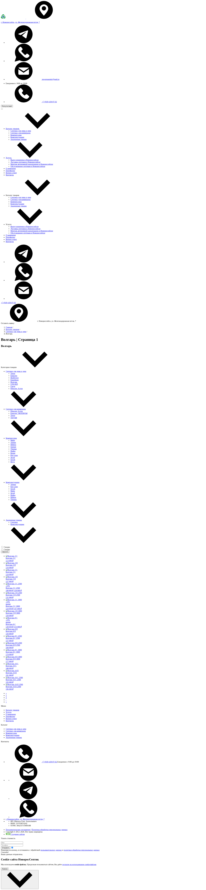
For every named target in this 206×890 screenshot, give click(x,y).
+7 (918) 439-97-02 (49, 102)
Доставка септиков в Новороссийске (25, 162)
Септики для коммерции (20, 133)
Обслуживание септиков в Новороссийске (27, 166)
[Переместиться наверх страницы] (20, 879)
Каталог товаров (12, 329)
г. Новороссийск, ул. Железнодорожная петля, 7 (25, 819)
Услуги (8, 712)
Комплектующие (17, 137)
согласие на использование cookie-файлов (79, 864)
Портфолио (10, 237)
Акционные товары (18, 139)
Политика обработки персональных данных (49, 830)
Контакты (10, 242)
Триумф (13, 418)
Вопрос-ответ (11, 239)
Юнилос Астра (16, 389)
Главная (9, 327)
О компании (11, 235)
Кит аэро (14, 455)
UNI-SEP (14, 384)
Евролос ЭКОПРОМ (18, 413)
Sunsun (13, 447)
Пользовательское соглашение (18, 830)
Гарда (12, 386)
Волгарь (13, 382)
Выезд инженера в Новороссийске (24, 160)
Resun (12, 453)
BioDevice (14, 378)
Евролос (13, 376)
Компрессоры (16, 135)
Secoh (12, 460)
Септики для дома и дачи (20, 131)
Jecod (12, 458)
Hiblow (13, 445)
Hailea (12, 451)
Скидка (7, 547)
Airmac (13, 442)
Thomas (13, 449)
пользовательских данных (51, 850)
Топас (12, 373)
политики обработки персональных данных (82, 850)
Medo (12, 440)
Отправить (6, 848)
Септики (14, 522)
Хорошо (5, 869)
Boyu (12, 462)
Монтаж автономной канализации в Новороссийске (31, 164)
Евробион (14, 380)
